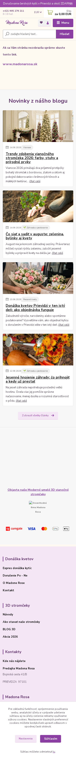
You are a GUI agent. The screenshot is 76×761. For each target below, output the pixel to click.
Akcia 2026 (10, 637)
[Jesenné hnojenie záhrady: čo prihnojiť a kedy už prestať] (38, 349)
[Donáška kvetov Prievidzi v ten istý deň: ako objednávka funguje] (38, 278)
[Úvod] (17, 23)
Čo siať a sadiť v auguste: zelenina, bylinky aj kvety (35, 236)
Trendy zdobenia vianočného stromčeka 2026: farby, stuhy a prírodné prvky (32, 158)
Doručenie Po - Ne (15, 576)
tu (54, 751)
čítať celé (34, 181)
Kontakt (8, 590)
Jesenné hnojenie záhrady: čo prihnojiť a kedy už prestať (37, 379)
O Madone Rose (14, 583)
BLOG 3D (9, 629)
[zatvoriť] (70, 4)
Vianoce (27, 147)
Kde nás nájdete (14, 661)
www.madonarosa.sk (20, 64)
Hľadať (64, 34)
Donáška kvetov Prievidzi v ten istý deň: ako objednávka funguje (35, 308)
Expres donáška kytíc (17, 568)
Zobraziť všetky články (35, 415)
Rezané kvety (30, 299)
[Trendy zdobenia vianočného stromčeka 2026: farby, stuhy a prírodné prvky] (38, 126)
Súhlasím (50, 739)
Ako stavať (10, 622)
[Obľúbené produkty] (41, 22)
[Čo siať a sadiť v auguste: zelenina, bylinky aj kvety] (38, 206)
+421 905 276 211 (13, 10)
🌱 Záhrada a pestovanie (35, 227)
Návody (8, 614)
